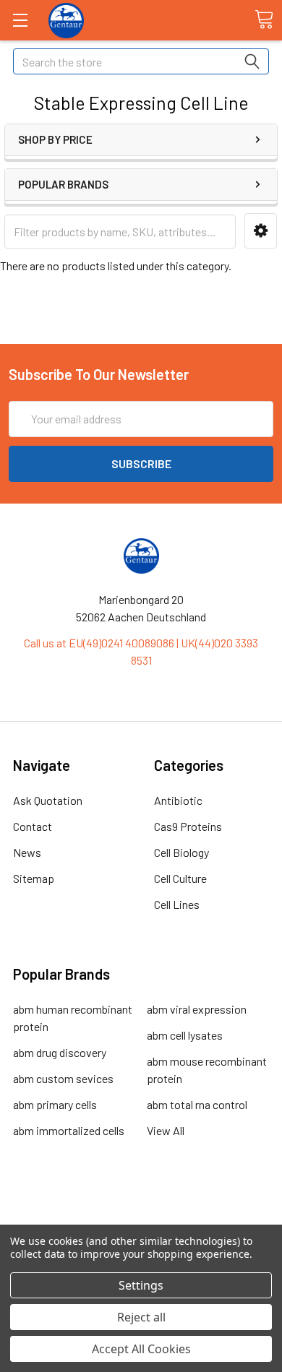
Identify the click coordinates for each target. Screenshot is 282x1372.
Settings (141, 1285)
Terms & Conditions (141, 1208)
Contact (32, 826)
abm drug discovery (59, 1052)
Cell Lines (177, 904)
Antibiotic (178, 800)
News (27, 852)
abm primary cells (55, 1104)
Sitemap (33, 878)
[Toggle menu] (20, 20)
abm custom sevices (63, 1078)
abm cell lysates (185, 1035)
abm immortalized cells (68, 1130)
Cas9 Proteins (188, 826)
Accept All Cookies (141, 1349)
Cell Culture (180, 878)
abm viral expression (197, 1009)
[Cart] (264, 19)
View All (165, 1130)
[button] (260, 231)
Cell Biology (181, 852)
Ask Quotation (47, 800)
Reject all (141, 1317)
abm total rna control (197, 1104)
